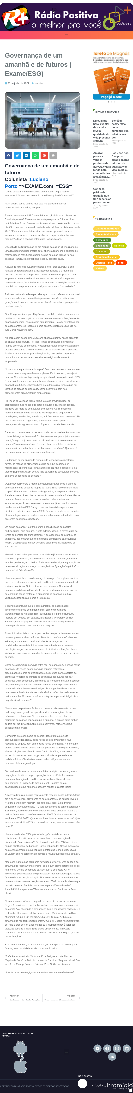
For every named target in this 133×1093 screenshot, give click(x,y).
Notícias (39, 83)
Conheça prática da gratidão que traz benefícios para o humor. (102, 196)
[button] (66, 35)
